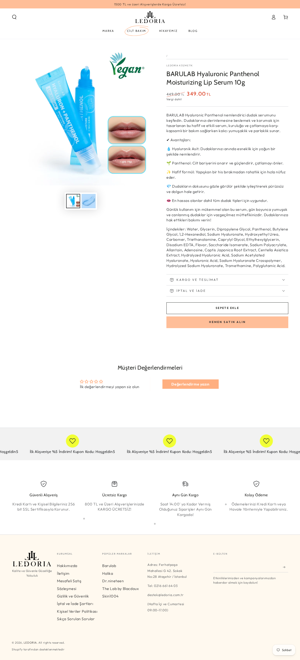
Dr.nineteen (113, 580)
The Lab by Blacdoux (120, 588)
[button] (14, 17)
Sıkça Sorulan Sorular (76, 618)
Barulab (109, 565)
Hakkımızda (67, 565)
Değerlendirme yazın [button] (190, 384)
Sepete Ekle (227, 308)
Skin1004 (110, 596)
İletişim (63, 573)
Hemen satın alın (227, 322)
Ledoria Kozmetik (179, 65)
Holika (107, 573)
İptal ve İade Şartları (75, 603)
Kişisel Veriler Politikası (77, 611)
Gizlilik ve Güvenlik (73, 596)
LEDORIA (30, 642)
